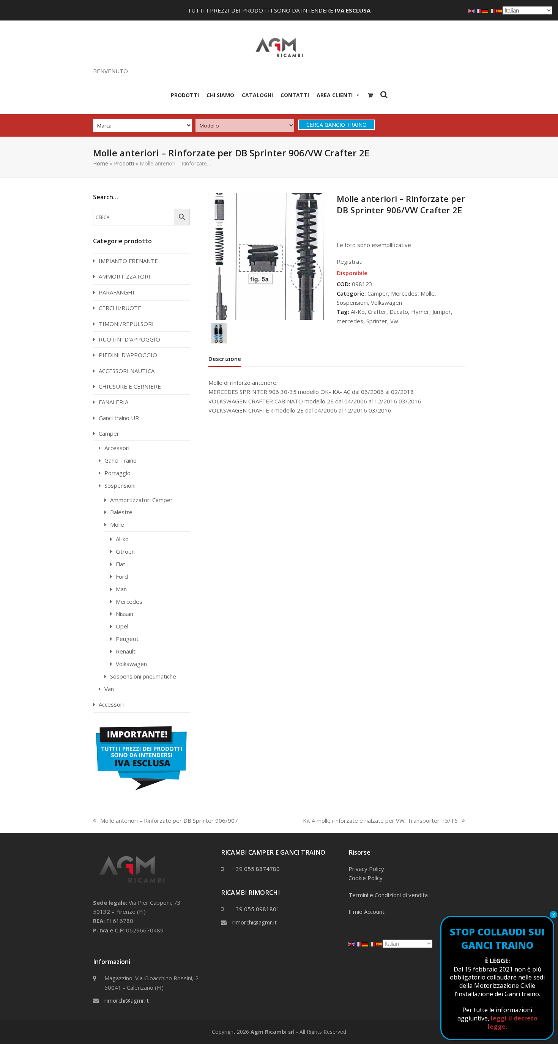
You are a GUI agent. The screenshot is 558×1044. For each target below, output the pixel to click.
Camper (377, 293)
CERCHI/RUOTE (120, 308)
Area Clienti (335, 95)
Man (121, 589)
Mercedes (404, 293)
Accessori (116, 448)
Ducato (398, 311)
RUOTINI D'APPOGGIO (129, 339)
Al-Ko (358, 311)
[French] (358, 943)
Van (109, 689)
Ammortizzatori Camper (141, 500)
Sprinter (376, 321)
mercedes (350, 321)
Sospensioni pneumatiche (143, 676)
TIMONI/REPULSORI (126, 324)
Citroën (125, 551)
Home (100, 163)
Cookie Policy (365, 878)
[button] (370, 95)
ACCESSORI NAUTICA (126, 371)
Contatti (295, 95)
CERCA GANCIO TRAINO (336, 124)
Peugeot (127, 638)
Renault (126, 651)
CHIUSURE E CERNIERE (130, 386)
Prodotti (185, 95)
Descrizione (224, 358)
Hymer (420, 311)
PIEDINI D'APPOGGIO (128, 355)
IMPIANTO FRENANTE (128, 261)
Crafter (377, 311)
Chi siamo (220, 95)
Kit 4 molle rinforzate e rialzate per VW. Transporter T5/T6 (380, 821)
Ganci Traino (120, 460)
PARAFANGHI (116, 292)
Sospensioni (352, 302)
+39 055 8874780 (256, 868)
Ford (122, 576)
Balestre (121, 512)
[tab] (224, 358)
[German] (365, 943)
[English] (351, 943)
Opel (122, 626)
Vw (394, 321)
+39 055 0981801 (256, 909)
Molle (428, 293)
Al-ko (122, 539)
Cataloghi (257, 95)
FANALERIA (113, 402)
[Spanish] (379, 943)
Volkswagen (386, 302)
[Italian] (372, 943)
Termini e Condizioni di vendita (388, 895)
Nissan (124, 613)
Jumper (441, 311)
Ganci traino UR (119, 418)
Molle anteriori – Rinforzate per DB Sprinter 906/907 (165, 821)
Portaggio (117, 473)
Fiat (120, 564)
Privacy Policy (366, 868)
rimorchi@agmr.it (126, 1000)
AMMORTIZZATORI (124, 276)
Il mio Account (366, 911)
